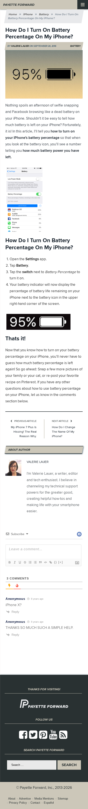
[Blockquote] (40, 562)
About (11, 798)
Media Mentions (44, 798)
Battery (75, 45)
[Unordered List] (35, 562)
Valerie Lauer (20, 45)
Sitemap (63, 798)
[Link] (50, 562)
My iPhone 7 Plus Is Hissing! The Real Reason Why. (24, 431)
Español (49, 802)
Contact (35, 802)
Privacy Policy (18, 802)
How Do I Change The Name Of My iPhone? (63, 431)
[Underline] (19, 562)
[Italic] (14, 562)
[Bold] (9, 562)
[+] (60, 562)
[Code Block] (45, 562)
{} (55, 562)
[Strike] (24, 562)
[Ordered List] (29, 562)
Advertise (25, 798)
